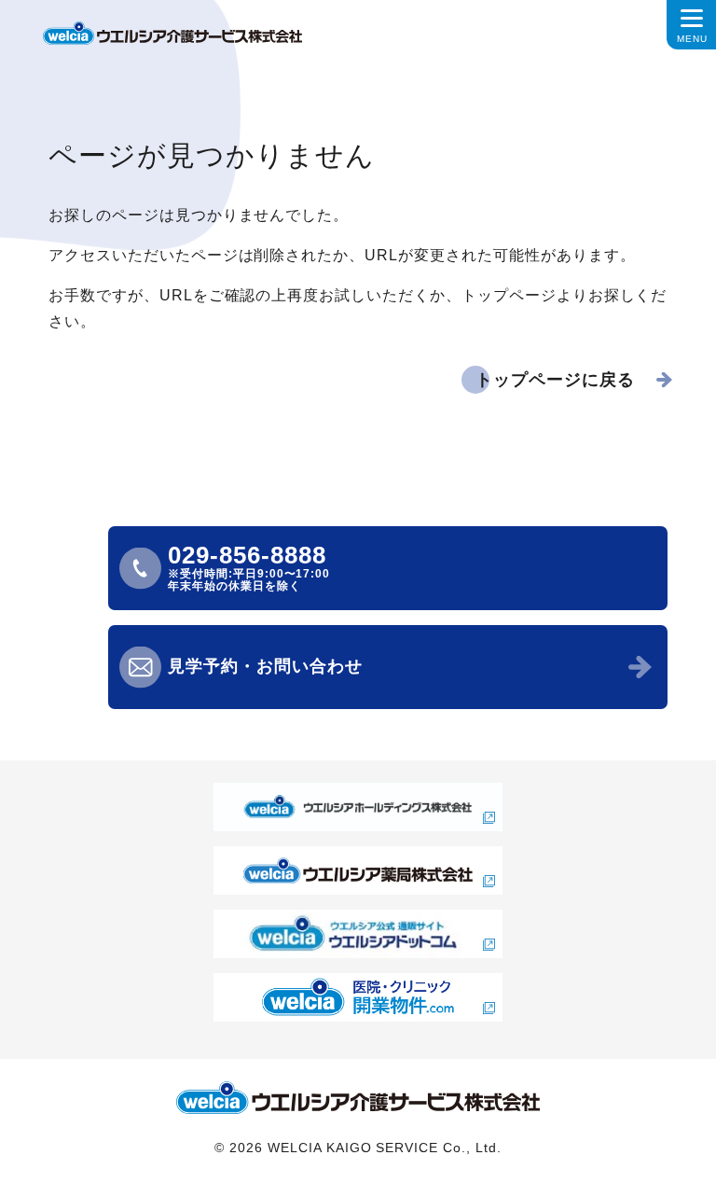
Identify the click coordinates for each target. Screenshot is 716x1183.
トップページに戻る (555, 379)
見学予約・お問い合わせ (265, 666)
